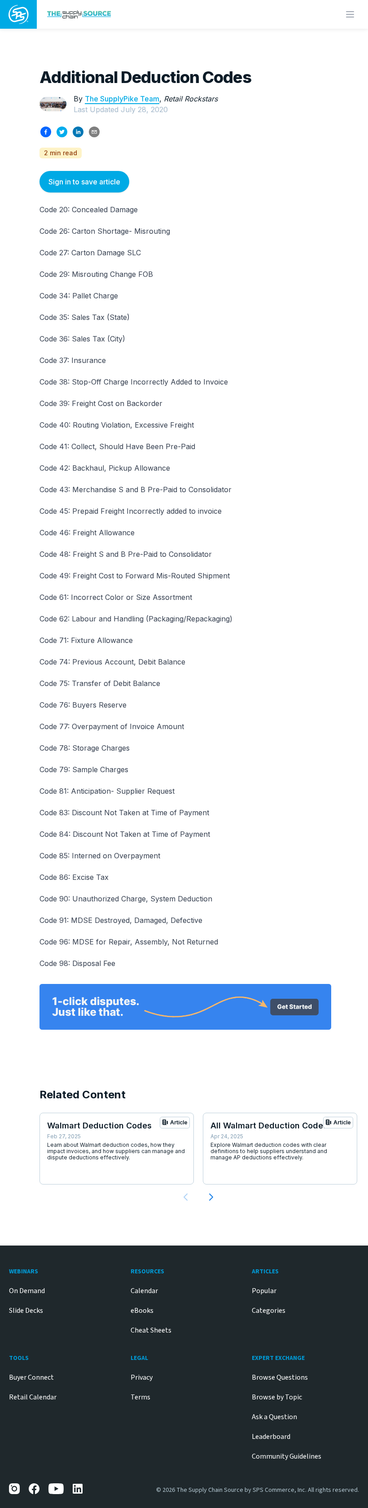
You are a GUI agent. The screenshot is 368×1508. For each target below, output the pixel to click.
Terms (140, 1397)
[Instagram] (14, 1488)
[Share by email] (94, 132)
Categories (268, 1311)
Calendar (144, 1291)
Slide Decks (26, 1311)
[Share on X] (62, 132)
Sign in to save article (84, 181)
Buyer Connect (31, 1377)
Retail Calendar (33, 1397)
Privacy (142, 1377)
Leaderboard (271, 1437)
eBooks (142, 1311)
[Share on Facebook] (45, 132)
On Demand (27, 1291)
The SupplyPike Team (122, 98)
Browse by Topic (277, 1397)
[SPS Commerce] (18, 14)
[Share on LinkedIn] (78, 132)
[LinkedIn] (78, 1488)
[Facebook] (34, 1488)
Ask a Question (274, 1417)
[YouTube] (56, 1488)
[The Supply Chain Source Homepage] (140, 14)
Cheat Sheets (151, 1330)
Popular (264, 1291)
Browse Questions (280, 1377)
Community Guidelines (286, 1456)
